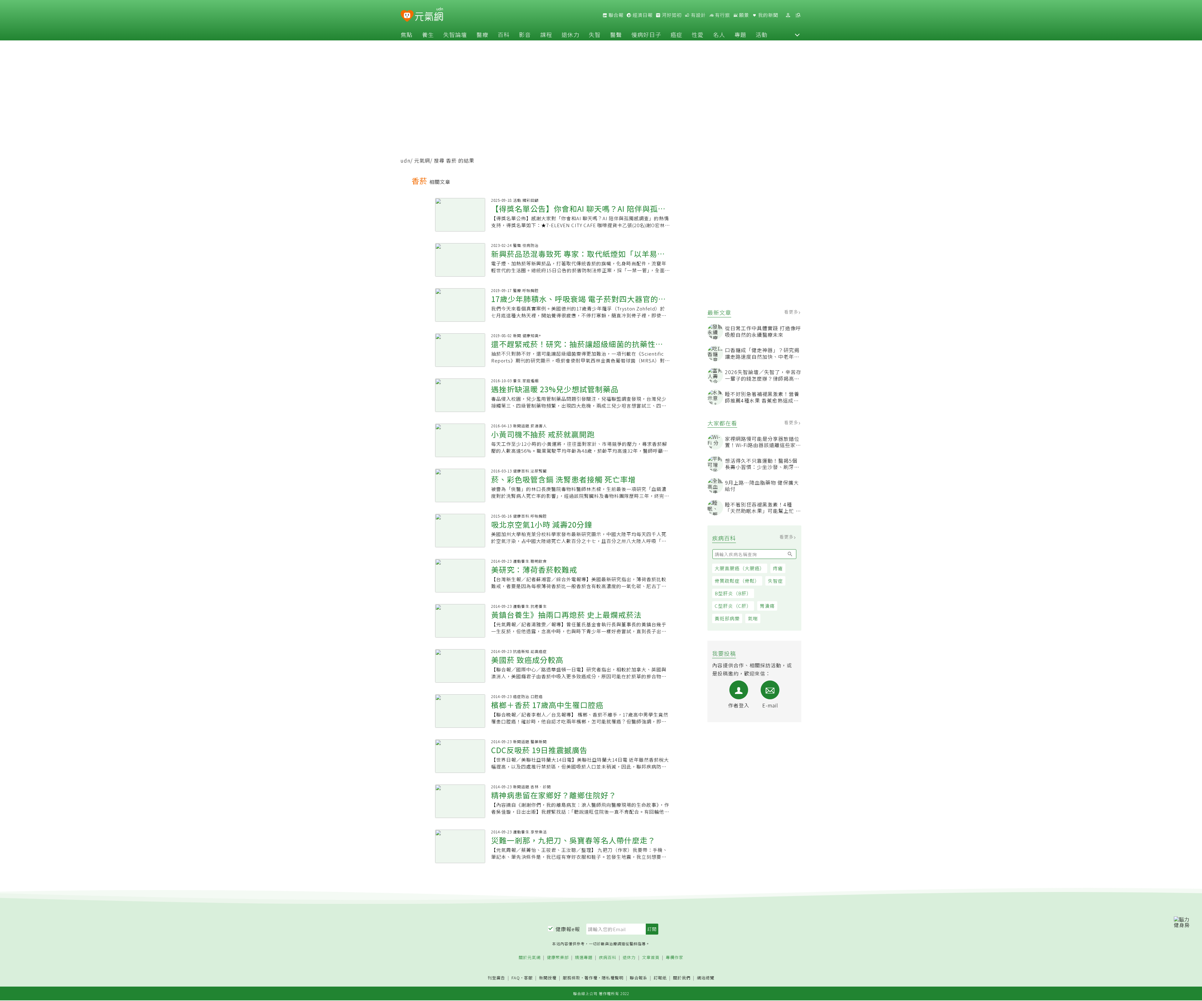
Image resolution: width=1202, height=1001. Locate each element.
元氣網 (422, 160)
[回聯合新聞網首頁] (407, 16)
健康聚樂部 (558, 957)
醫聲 (616, 34)
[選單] (798, 15)
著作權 (591, 978)
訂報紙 (660, 978)
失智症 (775, 580)
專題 (740, 34)
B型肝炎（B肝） (733, 593)
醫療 (482, 34)
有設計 (698, 15)
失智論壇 (455, 34)
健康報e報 (568, 929)
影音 (525, 34)
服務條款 (571, 978)
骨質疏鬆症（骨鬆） (737, 580)
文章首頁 (651, 957)
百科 (504, 34)
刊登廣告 (496, 978)
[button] (797, 34)
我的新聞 (767, 15)
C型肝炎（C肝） (733, 605)
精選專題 (584, 957)
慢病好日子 (646, 34)
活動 (762, 34)
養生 (428, 34)
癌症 (676, 34)
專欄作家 (674, 957)
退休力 (570, 34)
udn (405, 160)
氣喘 (753, 618)
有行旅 (722, 15)
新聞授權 (548, 978)
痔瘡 (778, 568)
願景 (743, 15)
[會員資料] (788, 15)
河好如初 (671, 15)
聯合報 (615, 15)
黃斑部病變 (727, 618)
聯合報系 (638, 978)
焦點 (407, 34)
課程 (546, 34)
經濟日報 (642, 15)
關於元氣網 (530, 957)
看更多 (791, 311)
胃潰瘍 (767, 605)
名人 (719, 34)
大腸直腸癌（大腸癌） (740, 568)
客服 (528, 978)
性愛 (698, 34)
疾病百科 (607, 957)
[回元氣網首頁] (429, 15)
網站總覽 (705, 978)
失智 (595, 34)
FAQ (515, 978)
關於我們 (682, 978)
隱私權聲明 (613, 978)
